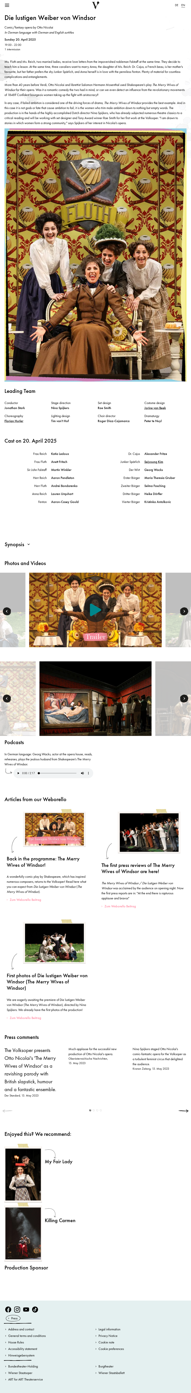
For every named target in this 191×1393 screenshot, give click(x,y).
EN (183, 5)
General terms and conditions (27, 1336)
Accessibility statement (22, 1349)
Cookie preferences (111, 1349)
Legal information (109, 1329)
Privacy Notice (108, 1336)
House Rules (16, 1342)
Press (14, 1318)
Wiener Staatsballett (111, 1373)
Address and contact (21, 1329)
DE (176, 5)
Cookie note (106, 1342)
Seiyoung (153, 462)
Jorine (155, 408)
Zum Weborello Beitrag (25, 899)
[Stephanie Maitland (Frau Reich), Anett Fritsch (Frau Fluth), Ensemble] (96, 698)
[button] (7, 611)
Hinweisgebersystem (21, 1355)
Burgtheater (105, 1366)
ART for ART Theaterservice (25, 1379)
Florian (13, 421)
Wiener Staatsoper (20, 1373)
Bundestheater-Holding (23, 1366)
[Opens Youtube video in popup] (95, 610)
